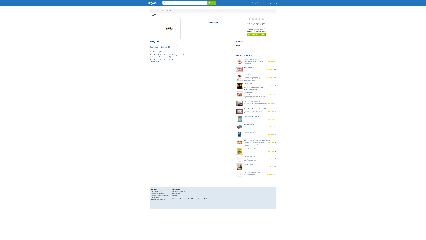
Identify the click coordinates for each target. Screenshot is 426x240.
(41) (275, 69)
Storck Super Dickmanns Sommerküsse (256, 109)
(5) (275, 61)
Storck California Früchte (251, 149)
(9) (275, 119)
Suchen (211, 3)
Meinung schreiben (256, 34)
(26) (275, 86)
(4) (275, 111)
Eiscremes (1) (155, 62)
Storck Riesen (248, 83)
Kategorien (255, 3)
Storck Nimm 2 (248, 164)
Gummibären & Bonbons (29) (160, 47)
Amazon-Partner (180, 199)
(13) (275, 159)
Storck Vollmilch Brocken (251, 117)
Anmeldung (267, 3)
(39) (275, 94)
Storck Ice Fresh (249, 132)
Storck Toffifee (248, 92)
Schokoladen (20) (156, 52)
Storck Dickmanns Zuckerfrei (252, 101)
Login (276, 3)
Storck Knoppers (249, 124)
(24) (275, 77)
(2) (275, 151)
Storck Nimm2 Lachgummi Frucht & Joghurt (257, 140)
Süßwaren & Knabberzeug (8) (160, 57)
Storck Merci (247, 75)
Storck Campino (249, 67)
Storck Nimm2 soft (249, 156)
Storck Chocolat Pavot (250, 59)
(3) (275, 103)
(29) (275, 127)
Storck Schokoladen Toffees (252, 172)
